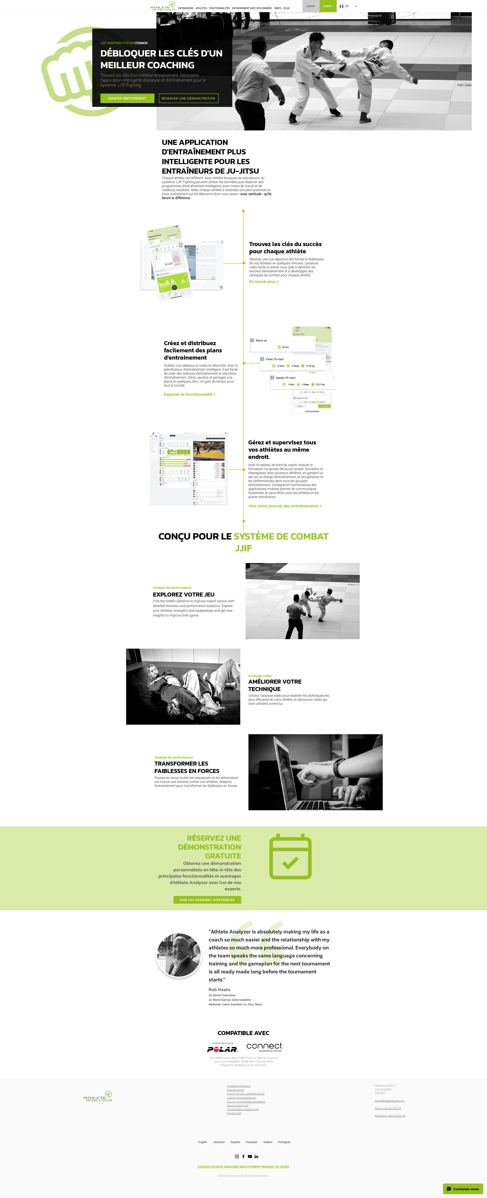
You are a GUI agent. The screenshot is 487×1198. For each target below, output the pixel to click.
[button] (185, 8)
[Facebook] (243, 1156)
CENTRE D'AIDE (235, 1090)
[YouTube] (249, 1156)
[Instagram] (237, 1156)
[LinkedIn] (256, 1156)
